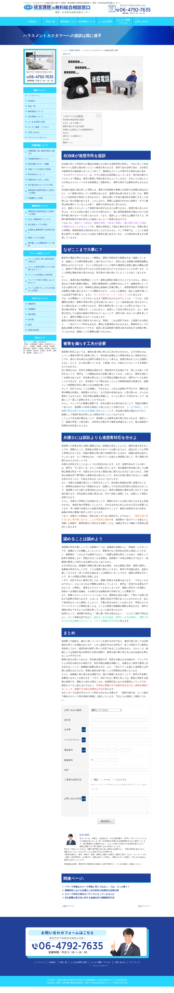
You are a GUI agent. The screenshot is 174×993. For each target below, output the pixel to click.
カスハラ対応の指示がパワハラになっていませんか (90, 893)
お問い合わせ (141, 21)
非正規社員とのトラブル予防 (40, 184)
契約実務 (32, 314)
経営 (30, 324)
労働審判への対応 (35, 198)
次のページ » (144, 905)
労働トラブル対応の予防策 (39, 169)
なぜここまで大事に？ (72, 122)
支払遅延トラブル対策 (37, 224)
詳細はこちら (38, 352)
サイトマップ (134, 962)
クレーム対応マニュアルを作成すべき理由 (41, 289)
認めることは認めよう (72, 135)
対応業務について (87, 21)
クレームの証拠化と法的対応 (40, 274)
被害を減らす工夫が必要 (73, 126)
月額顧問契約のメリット (38, 158)
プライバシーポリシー (37, 137)
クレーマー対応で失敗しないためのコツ (41, 281)
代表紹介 (32, 21)
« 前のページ (68, 905)
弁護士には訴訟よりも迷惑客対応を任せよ (78, 131)
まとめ (66, 139)
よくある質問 (105, 21)
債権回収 (32, 303)
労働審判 (32, 309)
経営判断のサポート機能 (38, 163)
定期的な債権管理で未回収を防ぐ (41, 231)
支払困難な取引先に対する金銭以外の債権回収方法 (90, 897)
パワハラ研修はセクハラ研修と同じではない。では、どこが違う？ (97, 886)
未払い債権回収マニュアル (39, 219)
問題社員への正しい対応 (38, 179)
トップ (64, 50)
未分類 (31, 319)
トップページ (33, 95)
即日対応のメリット (36, 174)
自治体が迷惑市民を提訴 (73, 119)
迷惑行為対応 (74, 50)
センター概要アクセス (123, 21)
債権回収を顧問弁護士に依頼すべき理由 (41, 212)
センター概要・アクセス (38, 127)
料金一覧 (50, 21)
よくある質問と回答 (36, 121)
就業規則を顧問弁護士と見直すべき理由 (41, 191)
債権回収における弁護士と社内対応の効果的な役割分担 (92, 890)
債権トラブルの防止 (36, 237)
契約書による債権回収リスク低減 (41, 244)
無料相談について (68, 21)
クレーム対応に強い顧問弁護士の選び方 (41, 260)
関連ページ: (68, 142)
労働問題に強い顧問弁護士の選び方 (41, 152)
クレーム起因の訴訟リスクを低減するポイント (41, 268)
